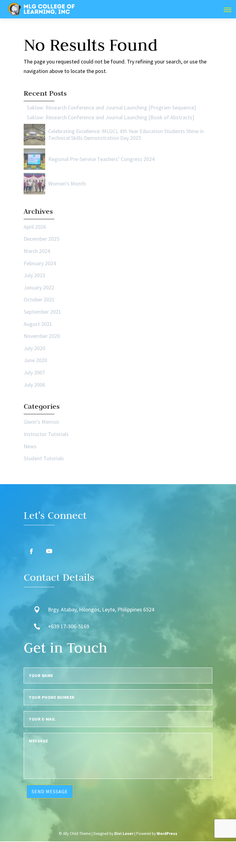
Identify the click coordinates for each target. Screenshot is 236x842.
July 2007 (34, 372)
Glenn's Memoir (41, 421)
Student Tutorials (44, 458)
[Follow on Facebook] (31, 551)
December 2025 (41, 238)
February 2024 (40, 263)
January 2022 (39, 287)
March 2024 (37, 251)
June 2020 (35, 360)
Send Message (50, 791)
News (30, 446)
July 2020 (34, 348)
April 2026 (35, 226)
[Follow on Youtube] (49, 551)
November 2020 (42, 335)
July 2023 (34, 275)
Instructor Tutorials (46, 434)
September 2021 (42, 311)
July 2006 (34, 384)
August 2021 (38, 323)
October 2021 (39, 299)
